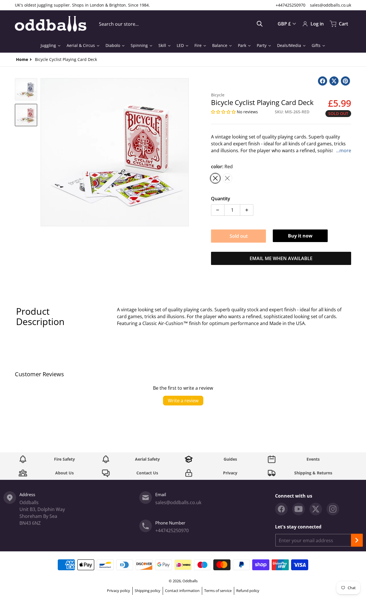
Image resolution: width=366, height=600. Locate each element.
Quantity (220, 198)
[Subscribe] (357, 540)
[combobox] (181, 23)
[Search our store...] (259, 23)
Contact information (182, 590)
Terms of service (218, 590)
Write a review (183, 400)
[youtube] (298, 509)
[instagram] (333, 509)
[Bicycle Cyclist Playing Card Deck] (26, 89)
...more (343, 150)
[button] (224, 111)
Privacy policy (118, 590)
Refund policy (247, 590)
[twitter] (315, 509)
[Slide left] (44, 152)
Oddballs (190, 580)
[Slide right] (185, 152)
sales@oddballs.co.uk (330, 5)
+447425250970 (290, 5)
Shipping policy (147, 590)
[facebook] (281, 509)
